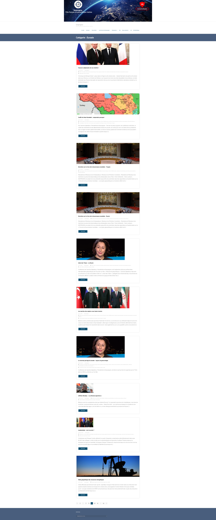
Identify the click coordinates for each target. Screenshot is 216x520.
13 (103, 503)
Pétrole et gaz (103, 482)
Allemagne (87, 399)
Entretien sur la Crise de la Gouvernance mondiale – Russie (94, 216)
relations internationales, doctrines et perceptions (116, 71)
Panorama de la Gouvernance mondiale (102, 218)
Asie (92, 265)
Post (105, 71)
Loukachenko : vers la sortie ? (86, 430)
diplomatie (81, 73)
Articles (81, 121)
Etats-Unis (89, 364)
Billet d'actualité (83, 71)
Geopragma (87, 70)
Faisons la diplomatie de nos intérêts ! (88, 68)
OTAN (112, 364)
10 (94, 503)
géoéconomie (101, 71)
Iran (94, 318)
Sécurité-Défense (131, 121)
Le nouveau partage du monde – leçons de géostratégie (93, 360)
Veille (109, 482)
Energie (85, 364)
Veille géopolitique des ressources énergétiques (91, 479)
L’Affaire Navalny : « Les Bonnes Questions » (90, 396)
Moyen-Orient (96, 315)
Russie (127, 71)
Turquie (104, 318)
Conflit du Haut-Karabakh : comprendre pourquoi (91, 117)
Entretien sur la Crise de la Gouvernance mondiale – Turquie (94, 167)
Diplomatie (88, 71)
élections (86, 435)
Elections (99, 398)
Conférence (98, 265)
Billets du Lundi (82, 315)
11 (97, 503)
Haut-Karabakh (90, 318)
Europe (94, 71)
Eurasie (91, 71)
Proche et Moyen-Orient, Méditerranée (101, 121)
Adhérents (81, 434)
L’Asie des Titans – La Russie (85, 263)
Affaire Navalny (82, 399)
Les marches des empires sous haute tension (90, 311)
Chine (95, 265)
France (97, 71)
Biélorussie (89, 434)
